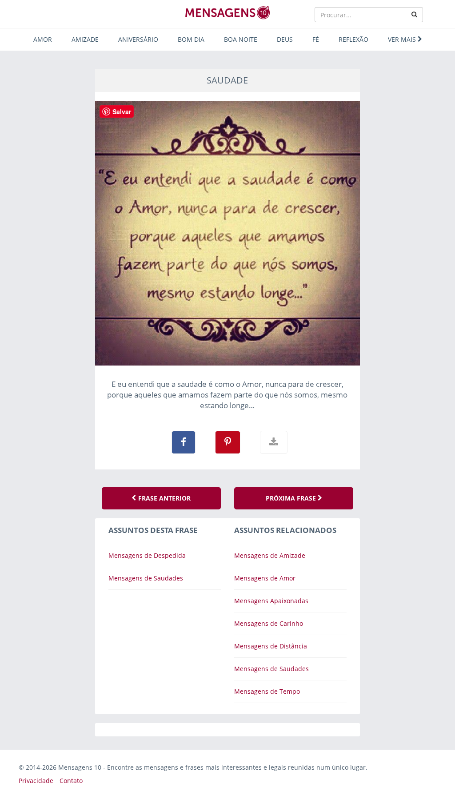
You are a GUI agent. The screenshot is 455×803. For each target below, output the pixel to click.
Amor (42, 39)
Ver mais (403, 39)
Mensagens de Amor (264, 578)
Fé (315, 39)
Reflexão (353, 39)
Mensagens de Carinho (268, 623)
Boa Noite (240, 39)
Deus (285, 39)
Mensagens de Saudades (145, 578)
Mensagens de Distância (270, 646)
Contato (71, 780)
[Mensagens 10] (227, 12)
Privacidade (36, 780)
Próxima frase (292, 498)
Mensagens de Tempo (267, 691)
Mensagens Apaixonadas (271, 600)
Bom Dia (191, 39)
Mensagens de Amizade (269, 555)
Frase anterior (163, 498)
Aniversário (138, 39)
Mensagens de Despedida (147, 555)
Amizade (85, 39)
